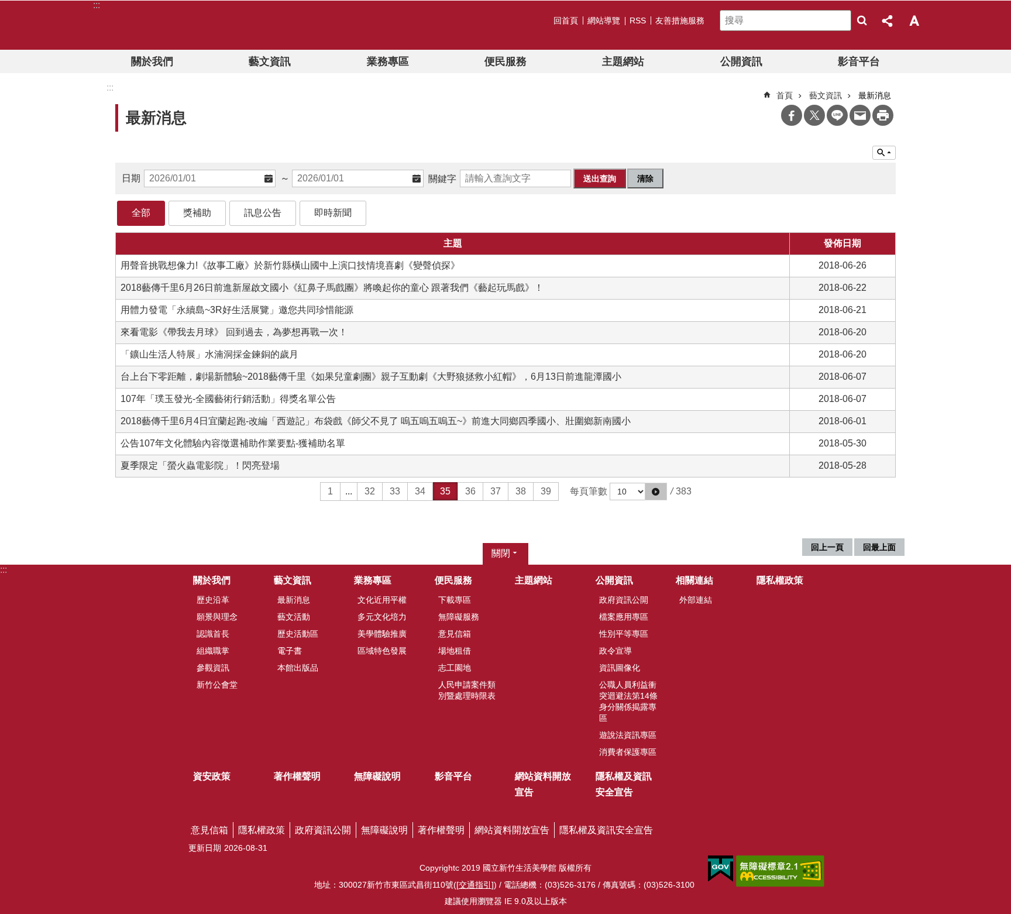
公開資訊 (741, 61)
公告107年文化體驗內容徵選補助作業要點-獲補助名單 (233, 443)
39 (546, 491)
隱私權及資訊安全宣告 (624, 784)
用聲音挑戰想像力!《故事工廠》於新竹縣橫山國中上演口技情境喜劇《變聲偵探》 (290, 265)
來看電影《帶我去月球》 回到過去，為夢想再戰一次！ (234, 332)
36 (470, 491)
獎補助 (197, 213)
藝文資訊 (270, 61)
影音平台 (859, 61)
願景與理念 (217, 616)
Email (860, 115)
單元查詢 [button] (884, 153)
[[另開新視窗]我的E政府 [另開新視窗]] (720, 868)
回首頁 (565, 20)
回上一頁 (827, 547)
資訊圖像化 (619, 667)
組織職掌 (213, 650)
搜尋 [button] (861, 20)
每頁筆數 (588, 491)
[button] (656, 491)
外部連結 (695, 599)
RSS (638, 20)
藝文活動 (293, 616)
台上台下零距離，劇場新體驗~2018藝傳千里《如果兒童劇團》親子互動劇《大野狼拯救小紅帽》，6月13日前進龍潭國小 (371, 377)
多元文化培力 (382, 616)
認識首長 (213, 633)
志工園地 (454, 667)
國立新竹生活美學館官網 (168, 25)
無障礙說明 (377, 776)
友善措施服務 (679, 20)
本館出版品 (297, 667)
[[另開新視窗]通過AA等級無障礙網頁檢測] (780, 871)
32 (369, 491)
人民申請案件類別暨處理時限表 (467, 690)
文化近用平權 (382, 599)
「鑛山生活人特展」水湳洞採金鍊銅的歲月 (209, 354)
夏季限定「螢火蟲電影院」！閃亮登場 (200, 465)
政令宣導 (615, 650)
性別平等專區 (623, 633)
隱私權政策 (779, 580)
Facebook (791, 115)
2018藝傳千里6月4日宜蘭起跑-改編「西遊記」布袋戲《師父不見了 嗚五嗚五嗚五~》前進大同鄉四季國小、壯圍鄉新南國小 (376, 421)
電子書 (289, 650)
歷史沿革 (213, 599)
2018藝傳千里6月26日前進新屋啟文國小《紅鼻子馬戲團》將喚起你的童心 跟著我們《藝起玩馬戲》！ (332, 288)
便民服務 (505, 61)
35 (445, 491)
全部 (141, 213)
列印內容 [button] (882, 115)
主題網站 (623, 61)
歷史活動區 (297, 633)
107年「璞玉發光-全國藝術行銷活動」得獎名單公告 (228, 399)
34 (420, 491)
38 (520, 491)
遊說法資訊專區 (627, 735)
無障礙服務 (458, 616)
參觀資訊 (213, 667)
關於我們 (152, 61)
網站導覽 (603, 20)
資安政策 (212, 776)
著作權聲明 (297, 776)
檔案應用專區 (623, 616)
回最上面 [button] (879, 547)
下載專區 (454, 599)
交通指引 (475, 884)
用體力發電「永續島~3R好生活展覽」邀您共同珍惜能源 (237, 310)
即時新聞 (333, 213)
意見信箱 (454, 633)
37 (495, 491)
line (837, 115)
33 (395, 491)
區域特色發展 (382, 650)
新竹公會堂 (217, 684)
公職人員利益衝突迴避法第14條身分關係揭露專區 (628, 701)
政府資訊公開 (623, 599)
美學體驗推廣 (382, 633)
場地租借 (454, 650)
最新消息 (293, 599)
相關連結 (694, 580)
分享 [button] (888, 20)
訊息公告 (262, 213)
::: (3, 570)
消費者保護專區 (627, 752)
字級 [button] (913, 20)
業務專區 (388, 61)
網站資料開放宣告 (543, 784)
